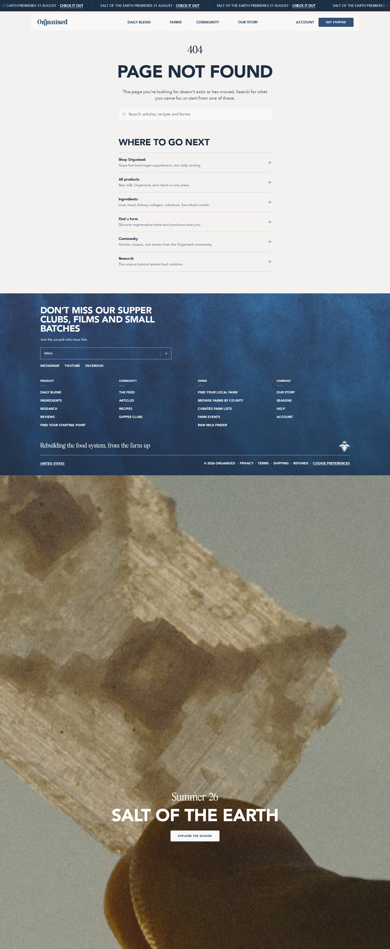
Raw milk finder (212, 425)
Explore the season (195, 836)
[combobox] (198, 114)
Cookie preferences (331, 463)
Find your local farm (217, 392)
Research (48, 409)
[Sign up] (165, 353)
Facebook (94, 366)
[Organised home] (52, 22)
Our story (248, 22)
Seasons (284, 400)
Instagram (49, 366)
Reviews (47, 417)
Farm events (209, 417)
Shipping (281, 463)
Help (281, 409)
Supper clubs (131, 417)
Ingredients (51, 400)
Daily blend (138, 22)
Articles (126, 400)
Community (207, 22)
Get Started (336, 22)
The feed (127, 392)
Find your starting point (63, 425)
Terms (263, 463)
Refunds (300, 463)
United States (52, 464)
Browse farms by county (220, 400)
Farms (175, 22)
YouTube (72, 366)
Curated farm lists (215, 409)
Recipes (125, 409)
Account (305, 22)
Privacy (246, 463)
